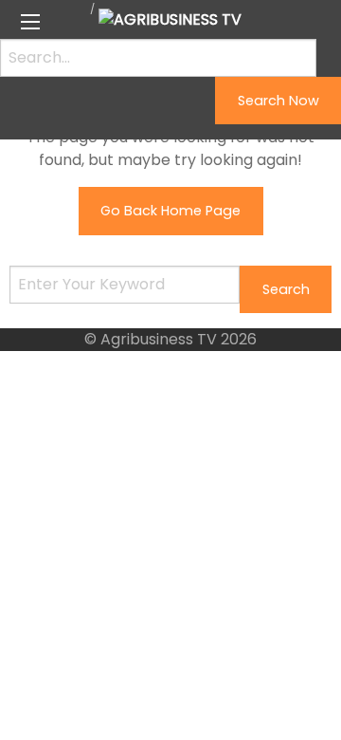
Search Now (278, 100)
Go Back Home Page (170, 210)
